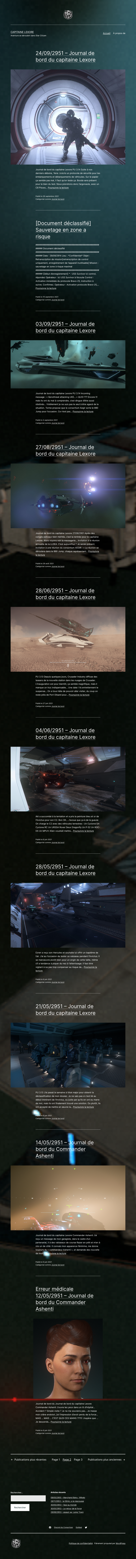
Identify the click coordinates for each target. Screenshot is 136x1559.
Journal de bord (57, 199)
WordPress (120, 1543)
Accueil (106, 33)
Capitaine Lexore (22, 32)
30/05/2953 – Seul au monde (63, 1505)
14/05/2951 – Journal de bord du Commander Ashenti (65, 1149)
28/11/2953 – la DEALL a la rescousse (67, 1501)
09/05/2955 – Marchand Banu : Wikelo (68, 1497)
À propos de (119, 33)
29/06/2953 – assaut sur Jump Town (67, 1512)
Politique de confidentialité (81, 1543)
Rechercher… (17, 1492)
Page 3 (78, 1459)
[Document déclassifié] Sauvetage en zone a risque (63, 230)
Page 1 (56, 1459)
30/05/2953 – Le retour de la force (66, 1508)
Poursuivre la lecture (58, 187)
